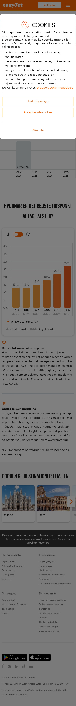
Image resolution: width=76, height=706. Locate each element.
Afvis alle (38, 130)
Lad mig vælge (38, 101)
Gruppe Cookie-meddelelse (55, 87)
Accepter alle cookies (38, 112)
